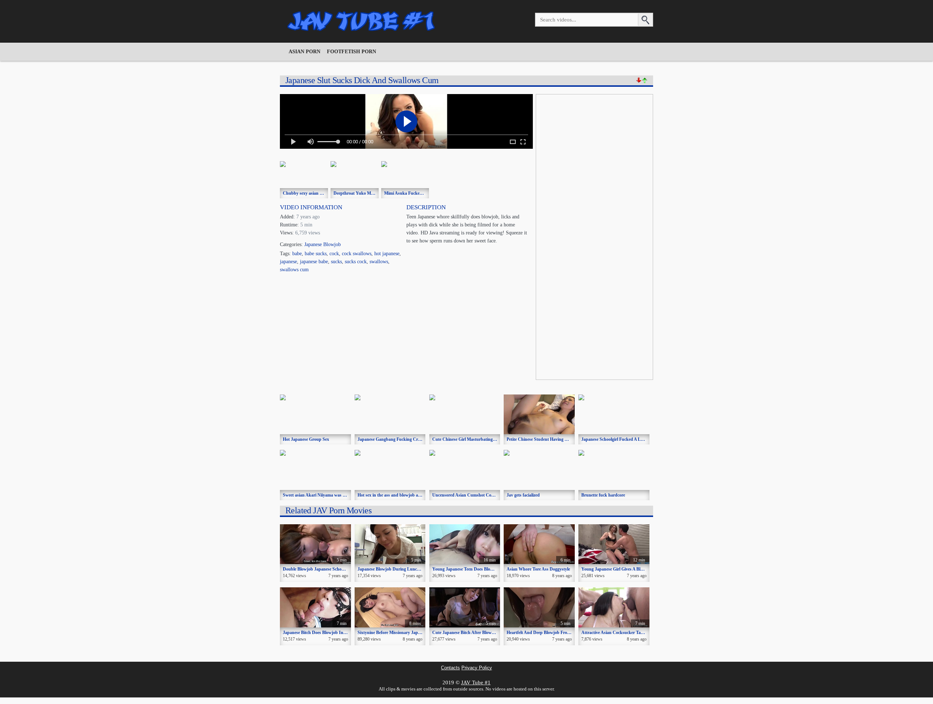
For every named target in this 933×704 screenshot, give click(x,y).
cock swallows (356, 253)
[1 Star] (639, 80)
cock (334, 253)
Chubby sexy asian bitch (306, 193)
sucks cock (356, 261)
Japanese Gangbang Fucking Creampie (394, 439)
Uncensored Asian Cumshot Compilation (470, 495)
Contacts (450, 667)
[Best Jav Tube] (362, 21)
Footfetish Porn (351, 51)
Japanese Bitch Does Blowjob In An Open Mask (328, 632)
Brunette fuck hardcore (603, 495)
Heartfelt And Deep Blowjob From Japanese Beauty (555, 632)
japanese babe (314, 261)
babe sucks (316, 253)
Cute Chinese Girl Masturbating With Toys (472, 439)
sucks (336, 261)
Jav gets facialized (523, 495)
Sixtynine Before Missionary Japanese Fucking (401, 632)
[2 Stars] (645, 80)
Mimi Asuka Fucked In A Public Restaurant (425, 193)
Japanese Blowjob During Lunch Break (395, 569)
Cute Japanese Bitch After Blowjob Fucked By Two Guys (485, 632)
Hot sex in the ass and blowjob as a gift (394, 495)
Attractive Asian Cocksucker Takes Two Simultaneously (633, 632)
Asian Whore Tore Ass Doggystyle (538, 569)
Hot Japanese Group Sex (306, 439)
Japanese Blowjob (322, 244)
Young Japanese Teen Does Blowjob (466, 569)
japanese (288, 261)
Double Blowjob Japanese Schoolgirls (318, 569)
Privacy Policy (476, 667)
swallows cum (294, 269)
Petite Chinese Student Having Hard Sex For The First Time (562, 439)
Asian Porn (304, 51)
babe (297, 253)
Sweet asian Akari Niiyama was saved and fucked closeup (336, 495)
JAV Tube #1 (476, 682)
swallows (379, 261)
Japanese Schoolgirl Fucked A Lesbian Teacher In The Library (639, 439)
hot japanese (386, 253)
